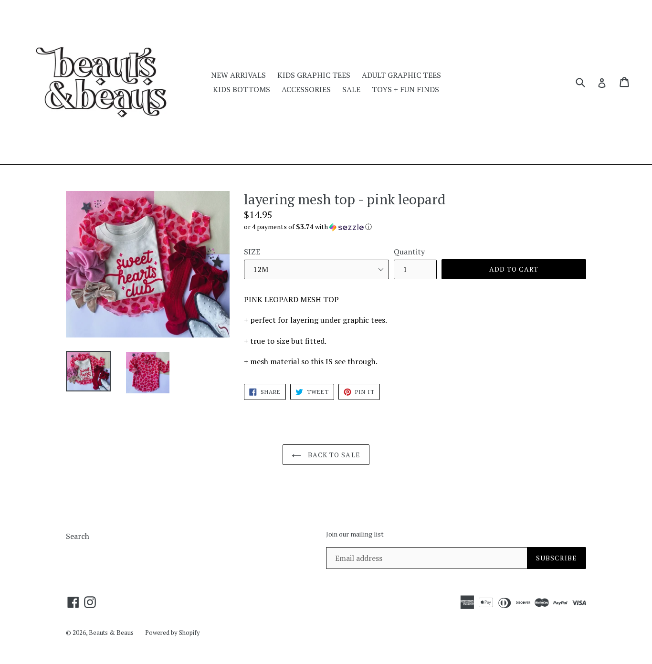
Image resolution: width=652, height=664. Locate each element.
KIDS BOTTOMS (241, 89)
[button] (415, 227)
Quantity (409, 251)
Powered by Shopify (172, 632)
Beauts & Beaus (111, 632)
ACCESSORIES (306, 89)
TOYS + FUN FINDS (405, 89)
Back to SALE (333, 454)
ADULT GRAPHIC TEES (401, 75)
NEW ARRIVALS (238, 75)
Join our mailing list (355, 534)
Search (77, 536)
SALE (351, 89)
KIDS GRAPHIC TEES (313, 75)
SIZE (252, 251)
